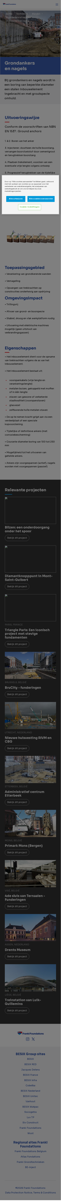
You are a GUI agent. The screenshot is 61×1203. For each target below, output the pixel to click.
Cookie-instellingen (29, 207)
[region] (30, 195)
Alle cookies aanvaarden (41, 199)
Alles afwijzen (16, 199)
